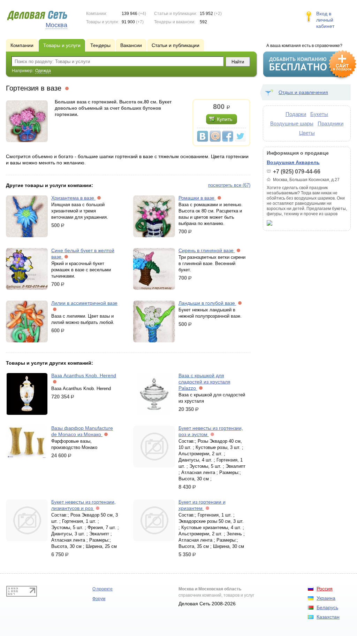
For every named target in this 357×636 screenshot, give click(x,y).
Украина (326, 598)
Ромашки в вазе (197, 198)
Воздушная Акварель (293, 162)
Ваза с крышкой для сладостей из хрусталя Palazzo (204, 382)
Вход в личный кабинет (325, 20)
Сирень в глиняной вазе (206, 250)
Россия (325, 588)
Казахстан (328, 617)
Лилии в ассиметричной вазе (84, 303)
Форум (98, 598)
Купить (224, 119)
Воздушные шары (291, 123)
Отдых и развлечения (303, 92)
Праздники (330, 123)
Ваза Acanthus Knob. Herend (83, 375)
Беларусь (327, 607)
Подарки (296, 114)
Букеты (319, 114)
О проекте (102, 589)
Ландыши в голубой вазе (207, 303)
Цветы (307, 133)
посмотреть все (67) (229, 185)
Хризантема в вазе (73, 198)
